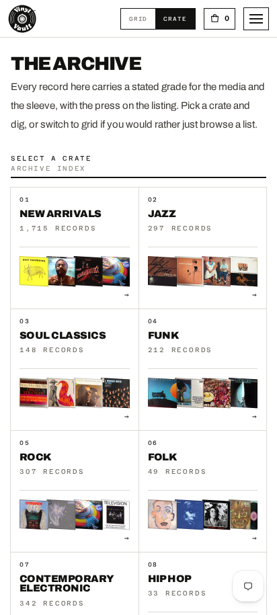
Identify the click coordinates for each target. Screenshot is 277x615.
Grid (142, 18)
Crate (178, 18)
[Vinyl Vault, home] (22, 19)
